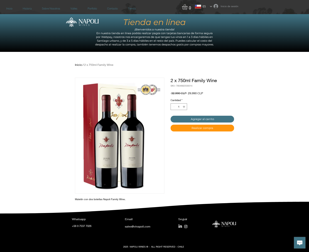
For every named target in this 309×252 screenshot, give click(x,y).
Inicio (78, 64)
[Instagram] (186, 226)
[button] (188, 6)
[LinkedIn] (180, 226)
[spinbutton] (179, 107)
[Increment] (184, 107)
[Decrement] (173, 107)
